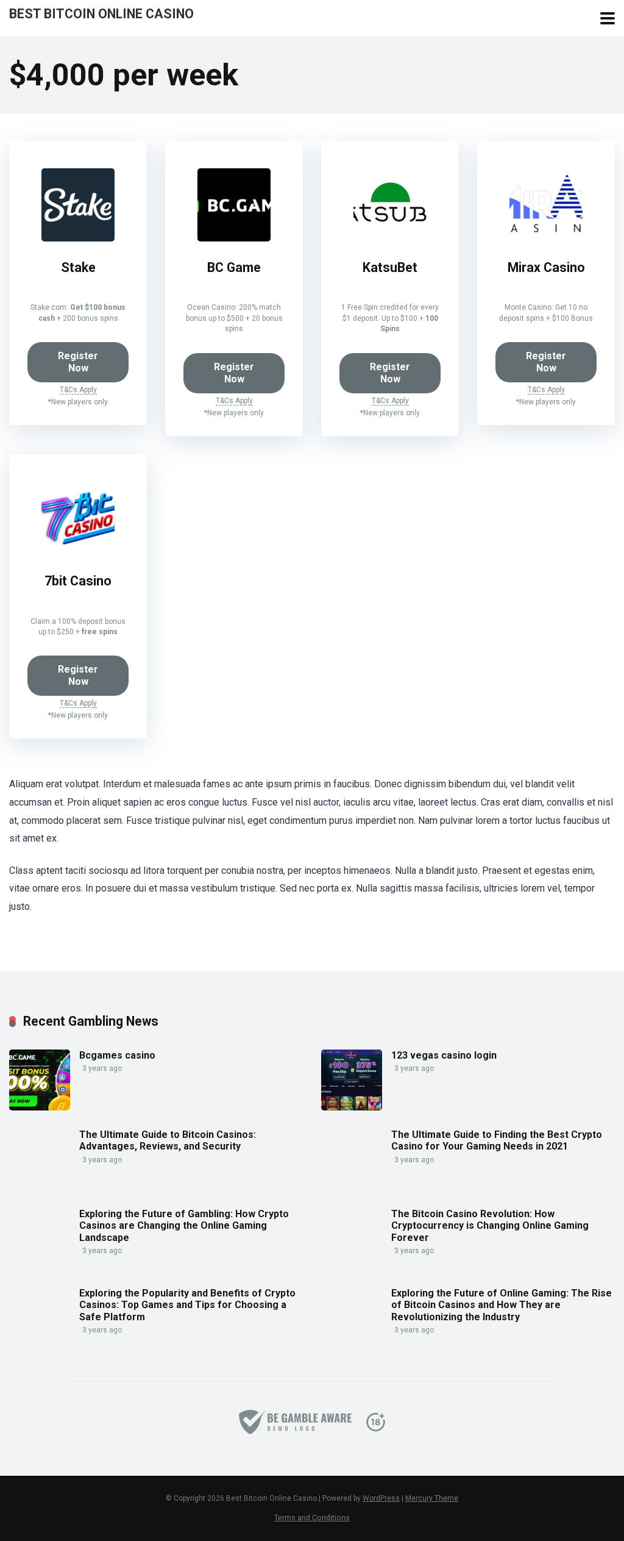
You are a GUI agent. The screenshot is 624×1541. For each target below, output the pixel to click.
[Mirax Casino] (546, 238)
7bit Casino (78, 580)
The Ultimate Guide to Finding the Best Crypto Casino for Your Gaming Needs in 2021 (496, 1140)
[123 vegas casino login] (351, 1107)
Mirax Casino (546, 267)
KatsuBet (390, 267)
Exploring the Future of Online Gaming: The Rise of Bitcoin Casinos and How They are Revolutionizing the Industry (501, 1304)
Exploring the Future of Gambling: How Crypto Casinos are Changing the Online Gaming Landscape (184, 1225)
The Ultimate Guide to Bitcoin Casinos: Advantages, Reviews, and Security (167, 1140)
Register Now (78, 362)
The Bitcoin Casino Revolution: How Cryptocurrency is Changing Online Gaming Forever (490, 1225)
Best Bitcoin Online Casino (101, 13)
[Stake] (78, 238)
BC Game (234, 267)
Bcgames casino (117, 1055)
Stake (78, 267)
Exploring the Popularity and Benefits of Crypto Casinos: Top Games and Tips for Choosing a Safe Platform (187, 1304)
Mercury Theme (431, 1498)
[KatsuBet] (390, 238)
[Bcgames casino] (39, 1107)
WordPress (381, 1498)
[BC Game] (234, 238)
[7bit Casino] (78, 551)
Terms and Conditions (312, 1517)
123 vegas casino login (444, 1055)
